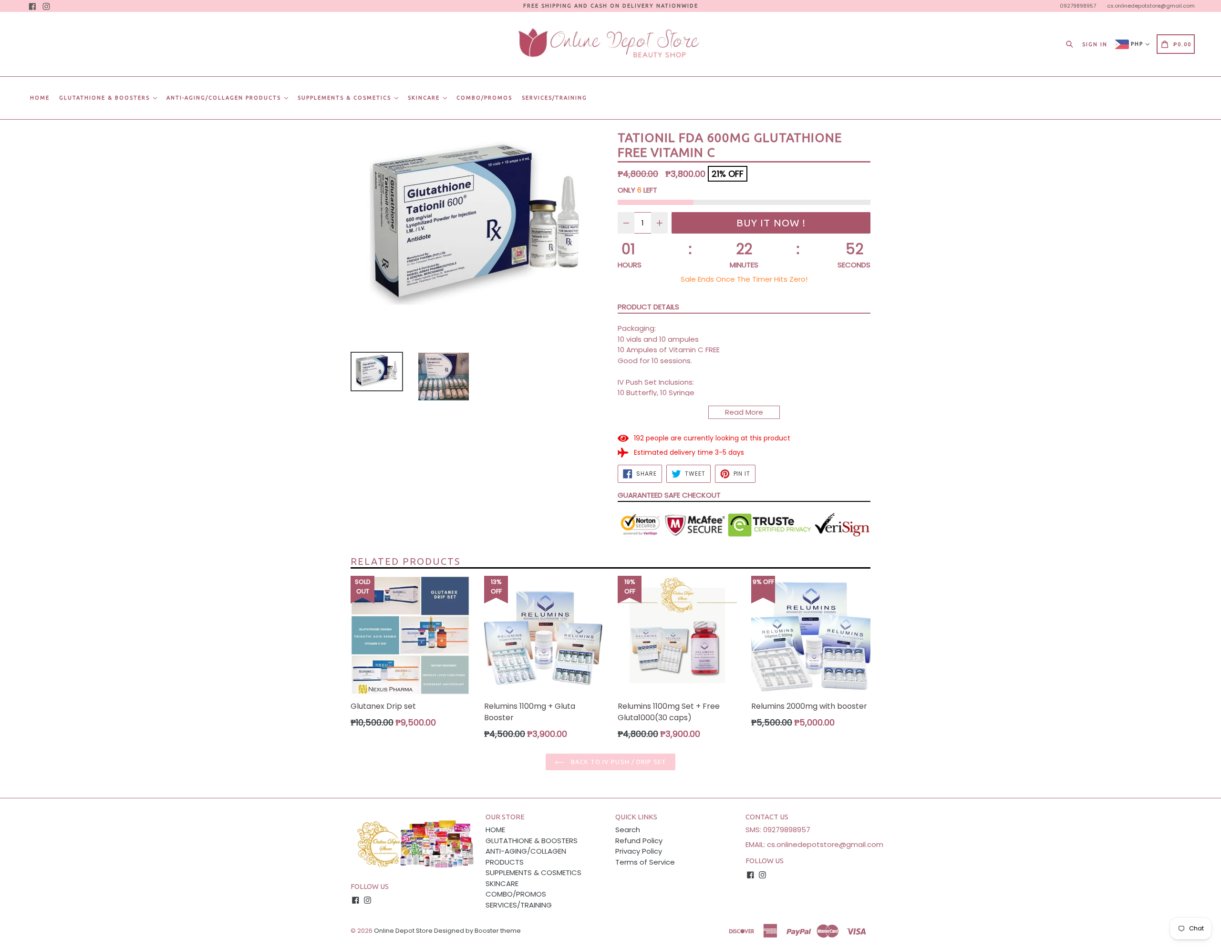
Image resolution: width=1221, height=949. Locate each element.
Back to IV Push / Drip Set (617, 761)
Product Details (648, 307)
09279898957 (1078, 6)
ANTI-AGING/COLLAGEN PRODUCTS (224, 98)
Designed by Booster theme (477, 930)
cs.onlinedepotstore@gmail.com (1151, 6)
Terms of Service (645, 862)
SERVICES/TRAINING (554, 98)
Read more (744, 412)
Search (627, 830)
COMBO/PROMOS (484, 98)
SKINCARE (425, 98)
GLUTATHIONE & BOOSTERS (105, 98)
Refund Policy (638, 841)
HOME (40, 98)
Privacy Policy (638, 851)
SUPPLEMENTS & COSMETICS (345, 98)
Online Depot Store (403, 930)
